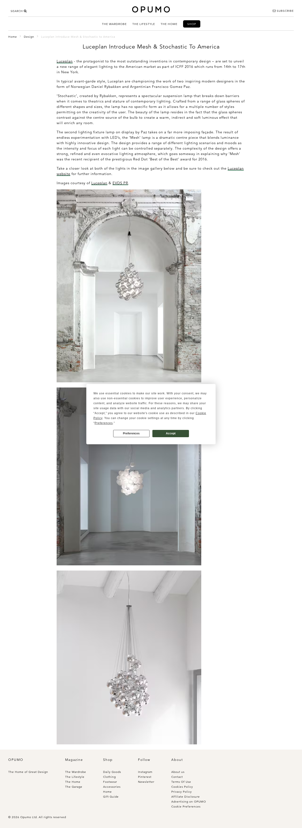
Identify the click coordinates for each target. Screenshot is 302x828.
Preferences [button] (104, 423)
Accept (171, 433)
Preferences (131, 433)
